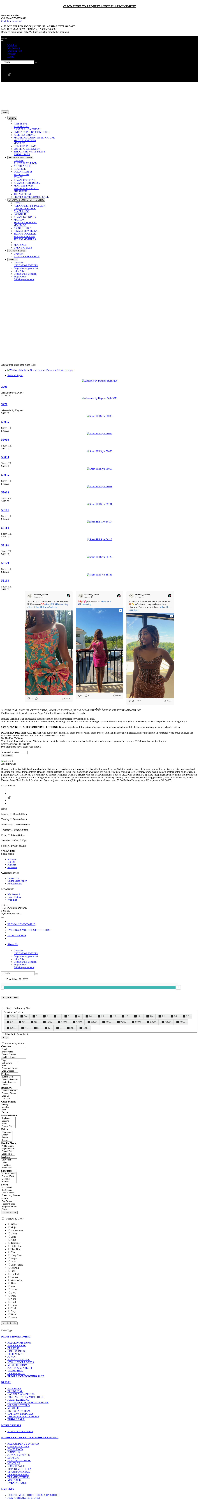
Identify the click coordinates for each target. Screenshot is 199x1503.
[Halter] (9, 1162)
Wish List (12, 45)
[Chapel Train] (8, 1151)
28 (11, 1022)
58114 (5, 527)
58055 (5, 474)
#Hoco (30, 607)
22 (163, 1016)
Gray (13, 1311)
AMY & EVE (14, 1388)
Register (11, 53)
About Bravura (14, 883)
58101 (5, 510)
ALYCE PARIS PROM (19, 1342)
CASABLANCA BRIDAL (21, 1394)
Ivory (13, 1295)
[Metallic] (5, 1107)
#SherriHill (49, 604)
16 (126, 1016)
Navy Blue (16, 1255)
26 (187, 1016)
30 (23, 1022)
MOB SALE (14, 1480)
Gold (13, 1302)
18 (139, 1016)
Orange (14, 1289)
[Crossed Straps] (9, 1093)
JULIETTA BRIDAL (18, 1399)
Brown (14, 1305)
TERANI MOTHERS (18, 1477)
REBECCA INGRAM (18, 1411)
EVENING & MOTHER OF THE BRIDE (28, 930)
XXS (13, 1027)
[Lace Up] (9, 1096)
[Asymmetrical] (8, 1148)
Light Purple (17, 1264)
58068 (5, 492)
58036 (5, 439)
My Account (13, 48)
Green (14, 1233)
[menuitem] (102, 45)
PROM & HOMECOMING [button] (16, 1336)
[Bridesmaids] (13, 1052)
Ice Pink (15, 1267)
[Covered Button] (9, 1090)
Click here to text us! (11, 21)
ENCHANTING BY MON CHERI (25, 1397)
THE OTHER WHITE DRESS (23, 1416)
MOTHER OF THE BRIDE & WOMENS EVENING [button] (29, 1437)
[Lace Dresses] (9, 1071)
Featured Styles (15, 375)
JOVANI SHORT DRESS (20, 1362)
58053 (5, 457)
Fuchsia (14, 1277)
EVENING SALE (17, 1483)
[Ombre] (5, 1112)
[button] (12, 118)
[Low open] (9, 1098)
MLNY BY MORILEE (19, 1460)
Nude (13, 1299)
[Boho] (9, 1065)
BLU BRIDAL (15, 1391)
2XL (85, 1027)
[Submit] (36, 62)
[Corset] (11, 1085)
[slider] (178, 987)
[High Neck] (9, 1165)
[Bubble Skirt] (11, 1077)
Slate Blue (16, 1249)
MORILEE (13, 1408)
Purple (14, 1258)
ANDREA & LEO (16, 1345)
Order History (14, 897)
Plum (13, 1283)
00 (25, 1016)
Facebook (12, 867)
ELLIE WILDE (15, 1354)
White (14, 1317)
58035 (5, 422)
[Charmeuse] (6, 1132)
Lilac (13, 1261)
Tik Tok (11, 862)
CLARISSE (13, 1348)
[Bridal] (13, 1049)
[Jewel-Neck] (9, 1168)
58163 (5, 580)
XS (26, 1027)
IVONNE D (13, 1452)
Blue (13, 1252)
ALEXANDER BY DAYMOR (23, 1443)
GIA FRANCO (15, 1449)
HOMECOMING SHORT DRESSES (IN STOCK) (33, 1495)
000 (12, 1016)
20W (94, 1022)
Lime (13, 1236)
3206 (4, 386)
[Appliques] (8, 1118)
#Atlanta (53, 607)
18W (79, 1022)
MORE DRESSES (16, 935)
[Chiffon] (6, 1135)
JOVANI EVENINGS (18, 1455)
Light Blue (16, 1246)
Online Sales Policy (17, 880)
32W (182, 1022)
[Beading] (8, 1121)
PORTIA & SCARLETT (19, 1368)
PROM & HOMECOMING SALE (25, 1376)
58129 (5, 563)
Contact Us (13, 878)
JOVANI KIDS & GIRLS (20, 1431)
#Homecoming (61, 604)
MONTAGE (13, 1463)
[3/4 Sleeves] (10, 1190)
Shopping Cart (14, 51)
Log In (10, 56)
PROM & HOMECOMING (21, 924)
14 (114, 1016)
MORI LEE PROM (17, 1365)
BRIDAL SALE (16, 1419)
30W (168, 1022)
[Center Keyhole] (11, 1082)
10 (90, 1016)
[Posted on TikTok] (68, 596)
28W (153, 1022)
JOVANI (11, 1356)
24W (123, 1022)
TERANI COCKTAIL (18, 1471)
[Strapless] (9, 1209)
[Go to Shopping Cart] (2, 38)
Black (13, 1308)
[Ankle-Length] (8, 1146)
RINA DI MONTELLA (19, 1469)
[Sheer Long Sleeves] (10, 1195)
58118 (5, 545)
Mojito (14, 1227)
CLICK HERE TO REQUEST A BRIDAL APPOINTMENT (99, 6)
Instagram (12, 859)
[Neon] (5, 1110)
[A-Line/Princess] (8, 1173)
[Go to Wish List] (5, 38)
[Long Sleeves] (10, 1193)
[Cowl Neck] (9, 1160)
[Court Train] (8, 1154)
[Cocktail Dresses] (13, 1057)
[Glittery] (5, 1104)
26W (138, 1022)
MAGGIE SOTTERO (18, 1405)
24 (175, 1016)
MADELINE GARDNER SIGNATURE (28, 1402)
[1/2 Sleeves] (10, 1187)
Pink (13, 1271)
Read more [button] (133, 610)
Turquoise (16, 1243)
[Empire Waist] (8, 1176)
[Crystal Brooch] (8, 1126)
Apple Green (17, 1230)
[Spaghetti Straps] (9, 1206)
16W (64, 1022)
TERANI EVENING (18, 1474)
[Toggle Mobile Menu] (2, 917)
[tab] (102, 944)
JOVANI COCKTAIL (18, 1359)
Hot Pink (15, 1274)
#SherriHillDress (41, 607)
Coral (13, 1292)
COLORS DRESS (16, 1351)
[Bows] (8, 1123)
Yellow (14, 1224)
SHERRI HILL (15, 1370)
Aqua (13, 1239)
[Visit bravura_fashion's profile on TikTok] (30, 595)
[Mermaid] (8, 1179)
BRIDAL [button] (6, 1382)
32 (35, 1022)
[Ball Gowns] (9, 1063)
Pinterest (11, 864)
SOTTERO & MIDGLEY (20, 1413)
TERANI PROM (16, 1373)
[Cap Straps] (9, 1201)
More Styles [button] (7, 1489)
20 (151, 1016)
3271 (4, 404)
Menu (4, 112)
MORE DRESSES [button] (11, 1425)
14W (49, 1022)
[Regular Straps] (9, 1204)
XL (72, 1027)
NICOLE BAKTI (16, 1466)
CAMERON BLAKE (18, 1446)
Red (13, 1286)
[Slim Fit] (8, 1181)
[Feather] (6, 1137)
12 (102, 1016)
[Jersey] (6, 1140)
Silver (13, 1314)
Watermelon (17, 1280)
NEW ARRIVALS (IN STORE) (23, 1497)
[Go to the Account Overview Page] (2, 40)
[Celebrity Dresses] (11, 1079)
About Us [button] (12, 944)
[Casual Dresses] (13, 1054)
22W (108, 1022)
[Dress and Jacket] (9, 1068)
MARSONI (13, 1457)
